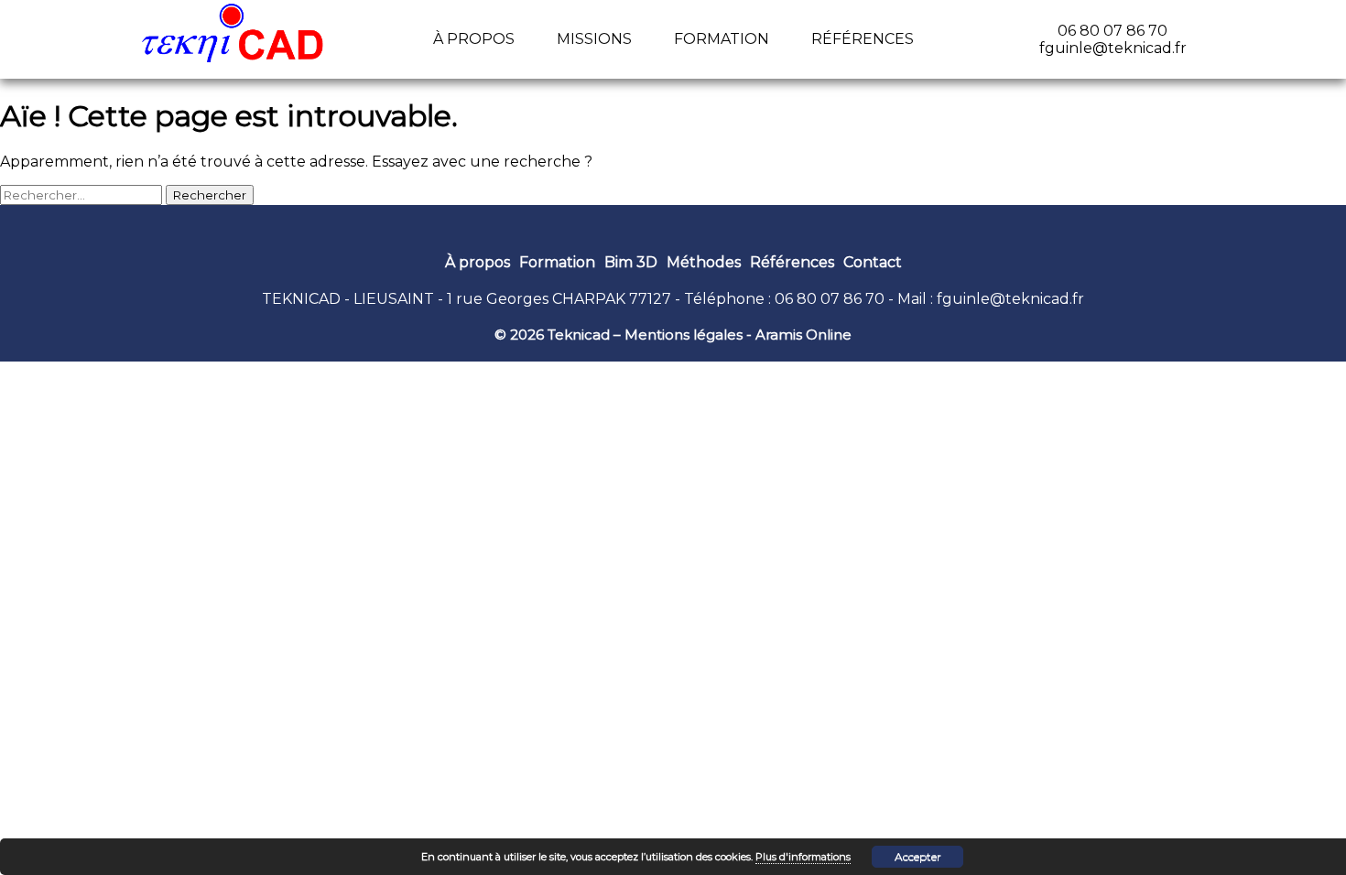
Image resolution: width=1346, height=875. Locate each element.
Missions (594, 39)
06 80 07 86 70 (830, 299)
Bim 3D (630, 262)
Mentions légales (683, 334)
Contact (872, 262)
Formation (721, 39)
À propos (474, 39)
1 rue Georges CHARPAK (536, 299)
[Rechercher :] (83, 194)
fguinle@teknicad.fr (1010, 299)
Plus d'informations (803, 856)
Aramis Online (803, 334)
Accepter (918, 856)
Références (862, 39)
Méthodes (704, 262)
